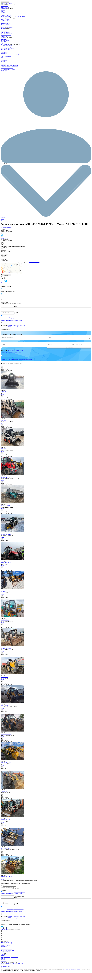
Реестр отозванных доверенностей (9, 957)
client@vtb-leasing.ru (5, 966)
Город (2, 310)
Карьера (3, 61)
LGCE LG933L (4, 677)
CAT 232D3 (3, 391)
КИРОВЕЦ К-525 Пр (6, 563)
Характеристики (5, 238)
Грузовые (3, 12)
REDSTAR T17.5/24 (5, 591)
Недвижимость (4, 52)
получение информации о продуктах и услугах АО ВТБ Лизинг (13, 326)
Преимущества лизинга (6, 949)
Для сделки (3, 37)
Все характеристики (6, 227)
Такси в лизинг (4, 25)
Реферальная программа (7, 33)
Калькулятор (4, 39)
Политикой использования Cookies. (71, 969)
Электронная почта (19, 313)
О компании (4, 58)
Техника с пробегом (6, 15)
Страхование (4, 31)
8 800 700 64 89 (4, 6)
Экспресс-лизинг (5, 24)
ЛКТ (2, 11)
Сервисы (3, 28)
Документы (3, 41)
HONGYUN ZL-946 (6, 762)
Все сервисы (4, 29)
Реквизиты (3, 64)
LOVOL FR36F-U (5, 620)
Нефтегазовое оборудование (8, 48)
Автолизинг (4, 8)
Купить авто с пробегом (7, 16)
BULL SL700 (4, 420)
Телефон (16, 312)
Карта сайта (3, 961)
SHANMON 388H (5, 848)
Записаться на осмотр (34, 262)
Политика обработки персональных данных (11, 320)
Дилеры (3, 955)
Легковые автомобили (6, 942)
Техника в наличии (5, 23)
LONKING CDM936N (6, 876)
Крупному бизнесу (5, 44)
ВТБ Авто (3, 56)
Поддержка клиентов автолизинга (9, 65)
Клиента (3, 217)
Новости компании (5, 951)
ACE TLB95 (4, 791)
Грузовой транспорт (6, 945)
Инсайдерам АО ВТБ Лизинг (8, 69)
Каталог (3, 7)
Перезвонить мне (5, 1)
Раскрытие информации (7, 68)
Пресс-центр (4, 60)
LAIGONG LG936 (5, 477)
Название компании (19, 305)
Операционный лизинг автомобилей (10, 54)
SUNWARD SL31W (5, 505)
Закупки (3, 958)
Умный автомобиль (5, 32)
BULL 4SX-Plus (4, 705)
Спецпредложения (5, 17)
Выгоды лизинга (5, 40)
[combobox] (46, 308)
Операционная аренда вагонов (8, 47)
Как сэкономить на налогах (7, 950)
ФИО (15, 306)
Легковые (3, 10)
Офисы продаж (4, 62)
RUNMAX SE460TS (6, 734)
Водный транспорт (5, 49)
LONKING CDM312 (6, 534)
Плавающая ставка (5, 20)
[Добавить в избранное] (2, 368)
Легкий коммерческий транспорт (9, 943)
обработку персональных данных (15, 317)
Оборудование (4, 50)
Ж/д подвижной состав (6, 45)
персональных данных (19, 892)
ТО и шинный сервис (6, 35)
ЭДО (2, 43)
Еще (2, 57)
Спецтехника (4, 14)
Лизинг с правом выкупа (7, 27)
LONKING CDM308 (6, 648)
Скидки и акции (5, 19)
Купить (3, 281)
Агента (2, 219)
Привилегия (4, 36)
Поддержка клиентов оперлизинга (9, 66)
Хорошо (3, 971)
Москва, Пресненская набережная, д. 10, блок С (12, 963)
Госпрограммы (4, 21)
